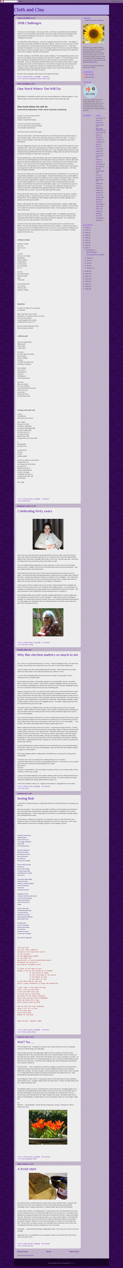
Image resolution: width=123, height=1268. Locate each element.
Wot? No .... (25, 1042)
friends (24, 1032)
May (88, 263)
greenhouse (99, 155)
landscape (99, 166)
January (89, 268)
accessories (99, 118)
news (97, 177)
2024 (87, 230)
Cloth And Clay (89, 74)
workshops (99, 218)
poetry (29, 1032)
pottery (98, 188)
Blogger (72, 1263)
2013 (87, 279)
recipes (98, 192)
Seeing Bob (25, 798)
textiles (98, 206)
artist (23, 78)
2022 (87, 235)
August (89, 258)
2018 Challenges (29, 23)
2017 (87, 248)
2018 (87, 245)
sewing (98, 199)
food (29, 1246)
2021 (87, 237)
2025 (87, 227)
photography (32, 78)
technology (99, 204)
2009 (87, 289)
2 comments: (45, 499)
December (90, 250)
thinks (44, 78)
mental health (100, 171)
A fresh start (26, 1169)
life (27, 78)
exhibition (99, 142)
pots (97, 186)
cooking (24, 1246)
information (99, 164)
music (97, 175)
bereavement (26, 501)
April (88, 265)
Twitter (93, 67)
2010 (87, 286)
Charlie (98, 137)
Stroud (98, 202)
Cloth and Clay (29, 9)
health (98, 159)
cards (97, 135)
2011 (87, 284)
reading (98, 190)
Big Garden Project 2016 (100, 129)
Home (48, 1252)
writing (31, 644)
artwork (98, 122)
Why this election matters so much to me (47, 655)
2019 (87, 242)
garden (98, 153)
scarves (98, 195)
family (97, 144)
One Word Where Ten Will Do (39, 89)
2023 (87, 232)
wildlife (98, 213)
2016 (87, 271)
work (48, 78)
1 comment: (46, 76)
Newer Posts (22, 1252)
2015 (87, 273)
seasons (39, 78)
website (98, 211)
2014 (87, 276)
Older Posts (74, 1252)
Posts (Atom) (30, 1255)
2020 (87, 240)
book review (99, 132)
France (98, 149)
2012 (87, 281)
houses (98, 162)
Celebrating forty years (34, 511)
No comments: (46, 786)
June (88, 260)
